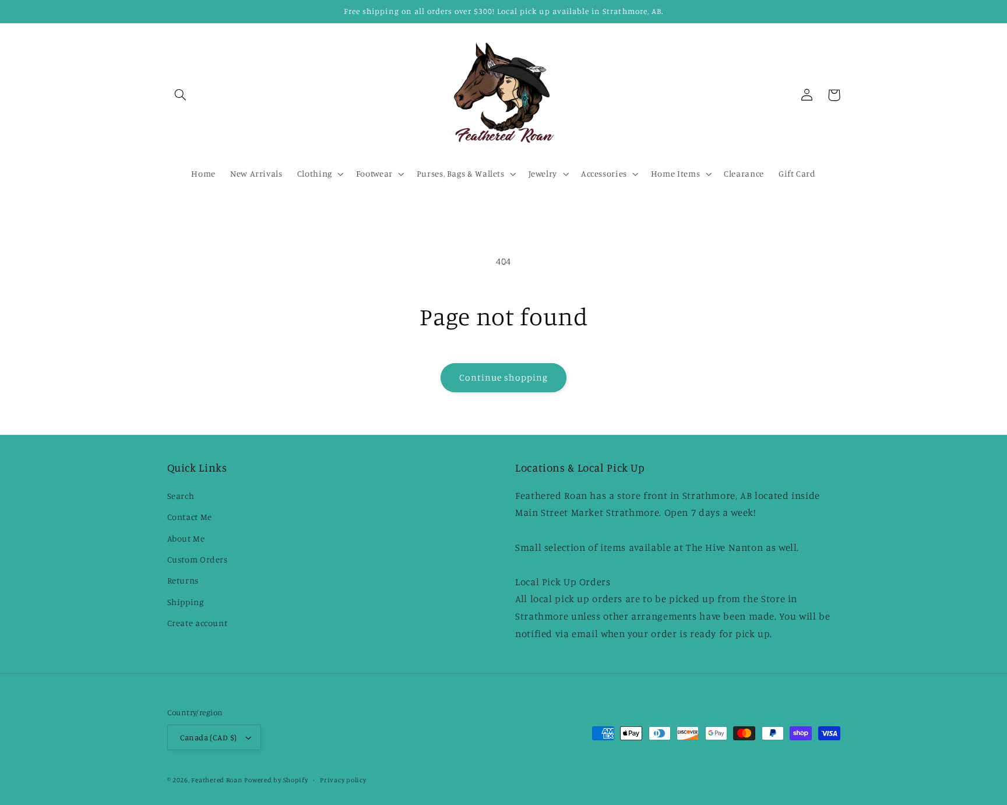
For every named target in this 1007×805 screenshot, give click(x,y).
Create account (197, 623)
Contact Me (189, 517)
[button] (180, 95)
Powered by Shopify (276, 780)
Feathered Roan (216, 780)
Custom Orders (197, 559)
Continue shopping (503, 377)
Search (181, 496)
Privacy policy (343, 780)
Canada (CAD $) (208, 737)
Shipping (185, 602)
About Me (186, 538)
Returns (183, 580)
